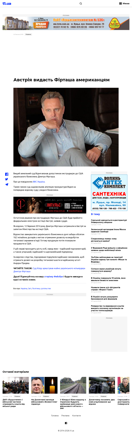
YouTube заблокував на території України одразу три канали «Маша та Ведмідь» (109, 259)
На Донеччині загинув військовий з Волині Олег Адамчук (44, 402)
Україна (24, 288)
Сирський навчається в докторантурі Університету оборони (109, 221)
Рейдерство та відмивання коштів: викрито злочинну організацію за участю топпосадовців (107, 308)
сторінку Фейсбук (53, 276)
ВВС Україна (39, 182)
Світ (29, 288)
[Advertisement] (66, 56)
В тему (95, 214)
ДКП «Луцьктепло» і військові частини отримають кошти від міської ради (14, 403)
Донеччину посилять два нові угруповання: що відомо (102, 402)
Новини (28, 34)
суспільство (46, 288)
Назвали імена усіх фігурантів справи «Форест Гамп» (105, 288)
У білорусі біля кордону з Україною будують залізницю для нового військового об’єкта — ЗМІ (73, 404)
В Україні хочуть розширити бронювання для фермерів (104, 298)
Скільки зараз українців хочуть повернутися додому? (106, 270)
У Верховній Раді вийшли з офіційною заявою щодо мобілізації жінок (109, 249)
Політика (36, 288)
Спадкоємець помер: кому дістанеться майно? (104, 240)
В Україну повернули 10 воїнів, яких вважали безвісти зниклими (108, 279)
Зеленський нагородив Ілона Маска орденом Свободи (108, 230)
